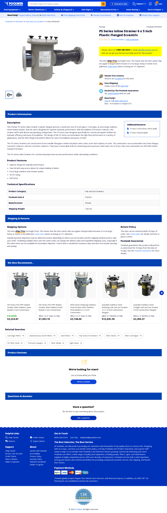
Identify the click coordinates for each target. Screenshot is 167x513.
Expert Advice (25, 15)
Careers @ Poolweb (38, 451)
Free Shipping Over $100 (74, 15)
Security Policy (36, 459)
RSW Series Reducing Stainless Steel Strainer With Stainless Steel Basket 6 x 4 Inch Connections (83, 309)
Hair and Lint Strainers (35, 21)
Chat (34, 15)
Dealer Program (36, 464)
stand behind (113, 93)
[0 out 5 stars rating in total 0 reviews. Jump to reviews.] (105, 39)
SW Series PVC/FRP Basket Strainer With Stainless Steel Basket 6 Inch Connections (19, 307)
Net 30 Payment (127, 15)
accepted (119, 78)
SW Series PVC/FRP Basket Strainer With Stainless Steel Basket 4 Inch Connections (50, 307)
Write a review (117, 39)
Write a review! (83, 382)
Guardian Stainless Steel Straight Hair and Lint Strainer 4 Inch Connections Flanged (145, 307)
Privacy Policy (35, 456)
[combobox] (67, 4)
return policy (135, 234)
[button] (139, 3)
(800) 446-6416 (48, 15)
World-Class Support (151, 15)
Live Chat (74, 437)
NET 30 (145, 478)
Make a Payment (12, 462)
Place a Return (11, 459)
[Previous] (4, 292)
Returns (11, 441)
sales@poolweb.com (146, 50)
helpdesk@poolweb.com (90, 437)
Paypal (77, 478)
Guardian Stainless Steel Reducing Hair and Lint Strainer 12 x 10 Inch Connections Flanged (115, 309)
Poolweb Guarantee (142, 250)
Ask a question (132, 39)
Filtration (19, 21)
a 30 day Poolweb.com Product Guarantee (115, 449)
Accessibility (35, 453)
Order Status (38, 437)
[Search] (103, 4)
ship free (124, 86)
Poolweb (9, 21)
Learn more (112, 66)
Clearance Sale (120, 4)
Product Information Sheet (141, 128)
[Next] (161, 292)
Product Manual (136, 132)
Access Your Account (14, 453)
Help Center (13, 437)
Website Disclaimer (38, 462)
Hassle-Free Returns (102, 15)
